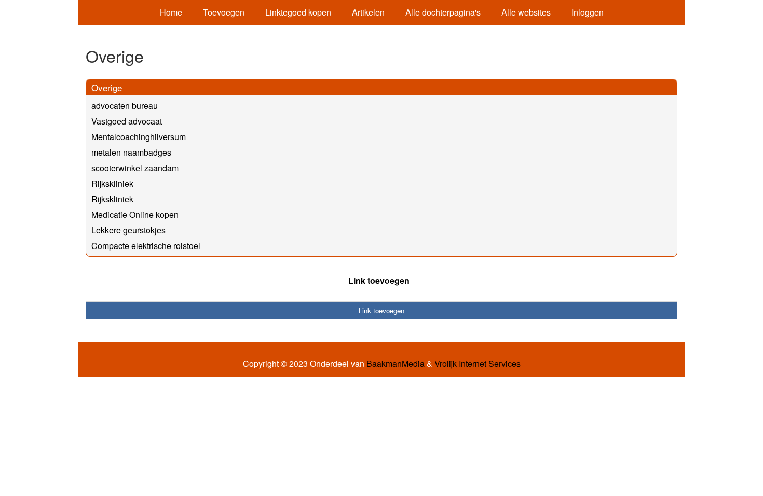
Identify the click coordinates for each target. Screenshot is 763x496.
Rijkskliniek (112, 183)
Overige (106, 87)
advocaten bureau (124, 106)
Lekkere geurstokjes (128, 230)
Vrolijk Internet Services (477, 364)
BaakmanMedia (395, 364)
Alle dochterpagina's (443, 12)
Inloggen (587, 12)
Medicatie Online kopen (135, 215)
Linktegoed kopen (298, 12)
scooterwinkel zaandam (135, 168)
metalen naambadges (131, 152)
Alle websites (526, 12)
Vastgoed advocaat (126, 121)
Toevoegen (223, 12)
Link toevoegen (379, 280)
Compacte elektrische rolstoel (145, 246)
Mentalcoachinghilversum (138, 137)
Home (171, 12)
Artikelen (368, 12)
